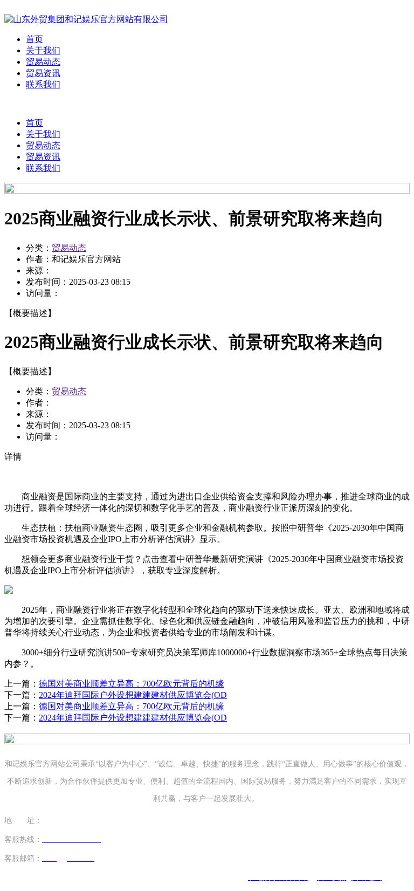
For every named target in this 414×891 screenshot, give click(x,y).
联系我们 (43, 84)
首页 (34, 39)
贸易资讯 (43, 73)
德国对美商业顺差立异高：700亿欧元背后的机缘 (131, 683)
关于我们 (43, 50)
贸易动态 (43, 61)
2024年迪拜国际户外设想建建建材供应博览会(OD (133, 695)
